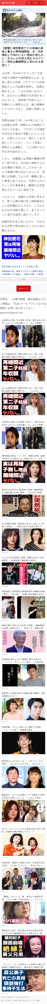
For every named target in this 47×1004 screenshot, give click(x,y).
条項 (24, 1000)
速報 (42, 3)
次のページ (23, 288)
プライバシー (31, 1000)
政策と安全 (18, 1000)
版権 (38, 1000)
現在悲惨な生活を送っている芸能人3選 (20, 266)
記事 (28, 3)
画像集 (35, 3)
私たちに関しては (7, 1000)
